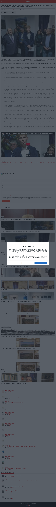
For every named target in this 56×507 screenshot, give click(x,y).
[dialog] (28, 253)
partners (14, 248)
